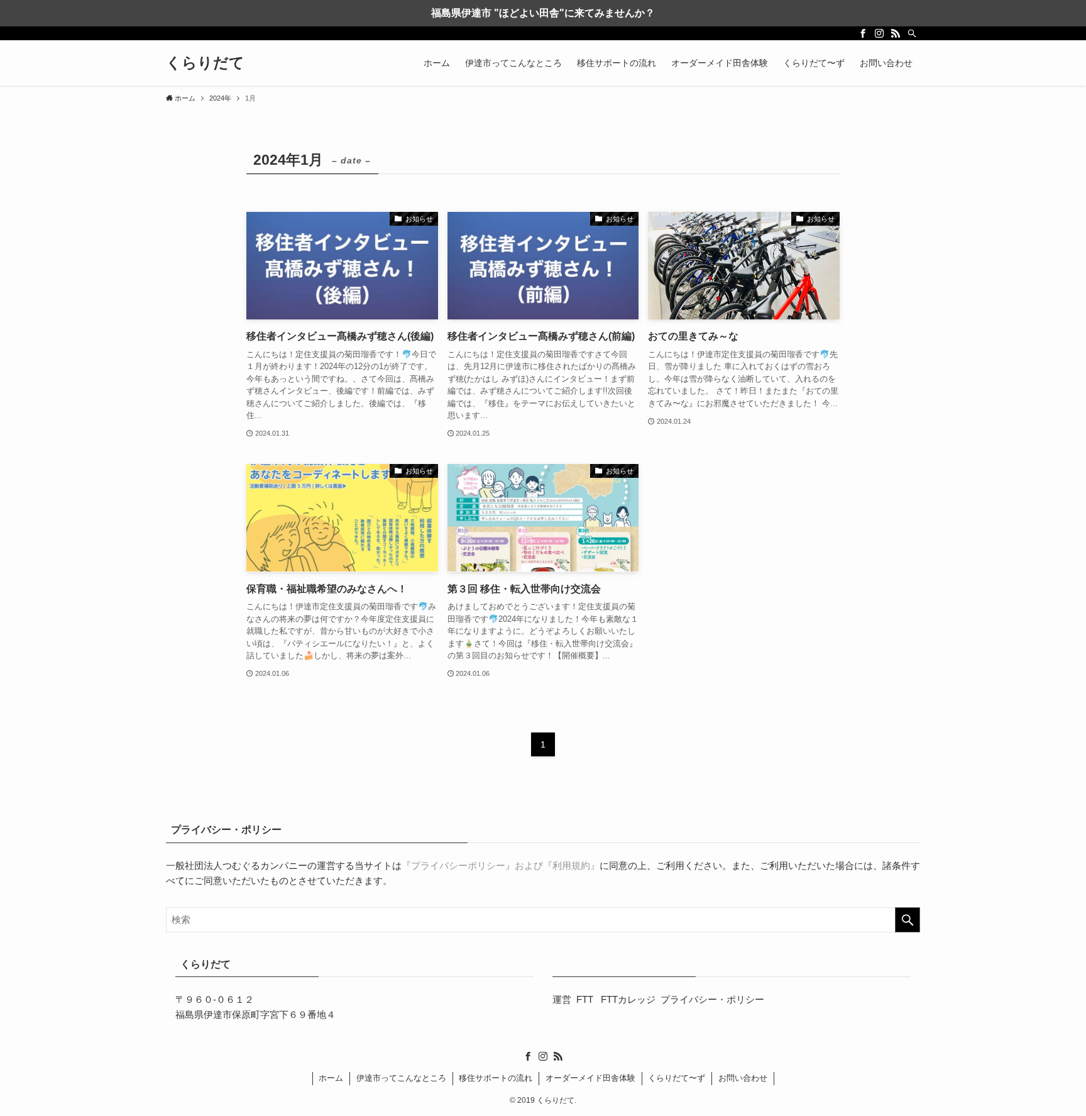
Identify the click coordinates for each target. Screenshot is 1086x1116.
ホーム (331, 1078)
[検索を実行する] (907, 919)
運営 (561, 999)
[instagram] (879, 33)
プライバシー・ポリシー (712, 999)
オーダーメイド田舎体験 (590, 1078)
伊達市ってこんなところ (401, 1078)
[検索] (912, 33)
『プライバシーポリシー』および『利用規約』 (501, 865)
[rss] (895, 33)
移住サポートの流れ (495, 1078)
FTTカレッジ (628, 999)
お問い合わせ (742, 1078)
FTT (586, 999)
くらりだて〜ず (676, 1078)
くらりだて (205, 62)
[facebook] (863, 33)
